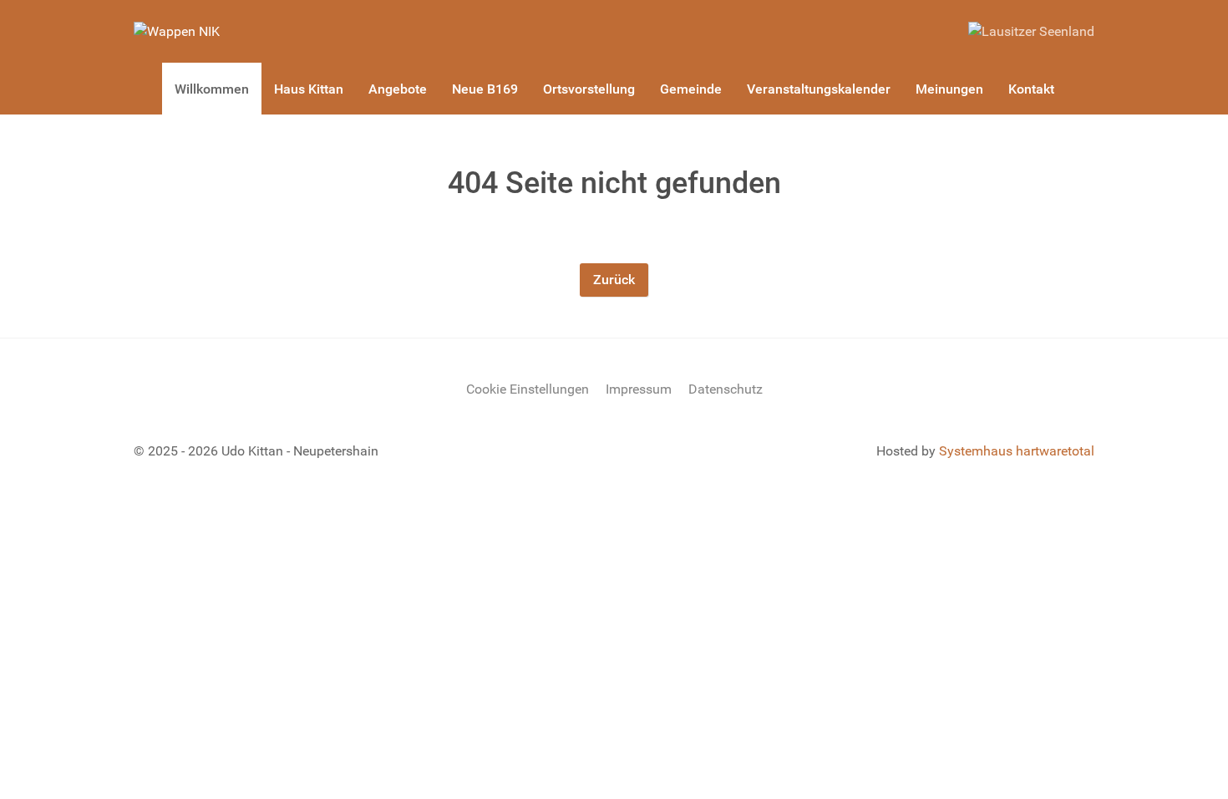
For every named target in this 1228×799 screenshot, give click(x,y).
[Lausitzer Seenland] (1031, 30)
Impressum (639, 389)
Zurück (614, 280)
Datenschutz (725, 389)
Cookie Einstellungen (527, 389)
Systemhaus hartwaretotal (1016, 451)
